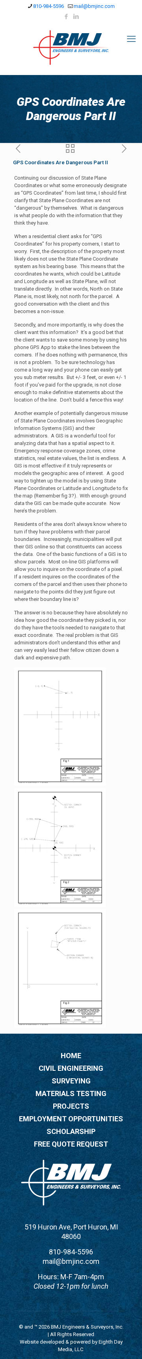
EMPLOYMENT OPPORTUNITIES (71, 1119)
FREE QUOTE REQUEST (71, 1144)
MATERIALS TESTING (71, 1093)
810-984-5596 (48, 6)
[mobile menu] (131, 39)
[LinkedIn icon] (76, 16)
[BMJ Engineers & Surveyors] (71, 47)
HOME (71, 1055)
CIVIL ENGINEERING (71, 1068)
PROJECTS (71, 1106)
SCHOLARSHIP (71, 1131)
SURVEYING (71, 1081)
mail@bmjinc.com (94, 6)
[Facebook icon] (66, 16)
